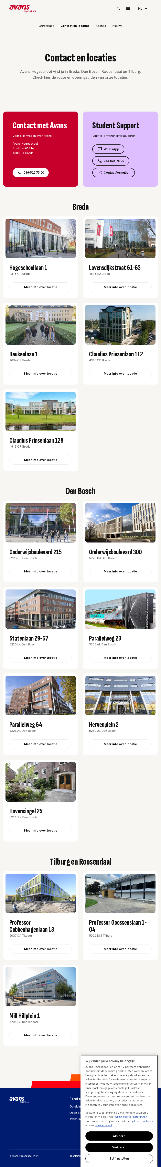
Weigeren (119, 1147)
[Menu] (128, 9)
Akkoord (119, 1136)
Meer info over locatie (40, 287)
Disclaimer (76, 1156)
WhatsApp (111, 149)
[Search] (119, 9)
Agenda (101, 26)
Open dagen (78, 1113)
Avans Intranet (79, 1119)
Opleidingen (78, 1106)
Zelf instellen (119, 1158)
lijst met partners (142, 1121)
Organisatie (46, 26)
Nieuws (117, 26)
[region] (119, 1111)
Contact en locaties (74, 26)
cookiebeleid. (103, 1125)
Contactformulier (117, 172)
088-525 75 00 (34, 172)
